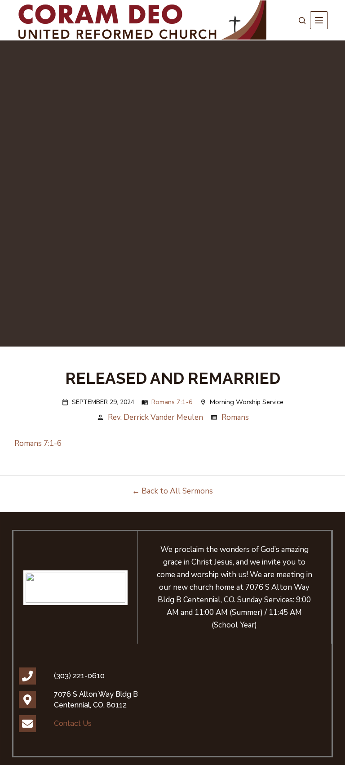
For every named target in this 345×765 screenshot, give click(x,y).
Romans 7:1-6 (172, 401)
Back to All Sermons (177, 491)
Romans (235, 417)
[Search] (302, 20)
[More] (319, 20)
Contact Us (73, 723)
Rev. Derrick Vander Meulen (155, 417)
